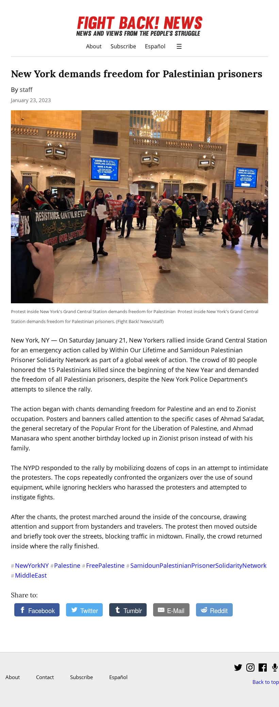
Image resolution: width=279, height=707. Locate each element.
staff (26, 89)
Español (155, 46)
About (94, 46)
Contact (45, 677)
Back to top (265, 681)
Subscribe (123, 46)
